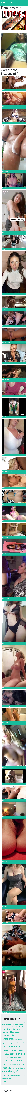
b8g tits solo (12, 1064)
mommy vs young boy (14, 1024)
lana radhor (5, 1022)
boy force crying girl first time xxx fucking (12, 1032)
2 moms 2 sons (19, 1068)
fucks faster (7, 1029)
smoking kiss (9, 1049)
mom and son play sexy (11, 1057)
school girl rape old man (8, 1026)
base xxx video (17, 1053)
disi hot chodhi (20, 1026)
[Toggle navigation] (25, 2)
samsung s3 (10, 1043)
